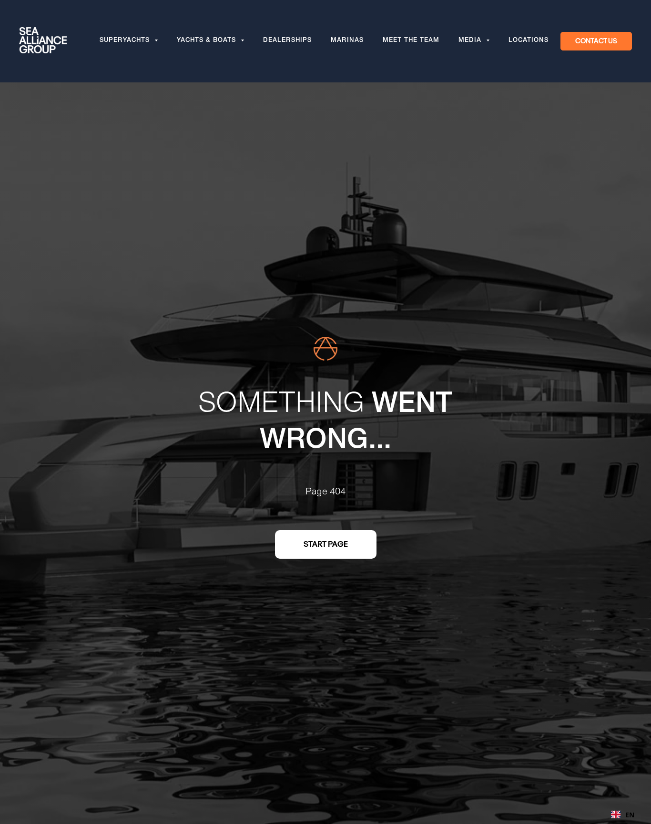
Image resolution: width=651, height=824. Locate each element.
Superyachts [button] (126, 41)
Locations (529, 41)
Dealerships (287, 41)
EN (629, 814)
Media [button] (471, 41)
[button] (596, 41)
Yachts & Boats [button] (207, 41)
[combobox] (622, 814)
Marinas (347, 41)
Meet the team (411, 41)
